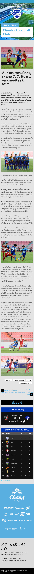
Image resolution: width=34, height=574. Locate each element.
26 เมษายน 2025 (17, 415)
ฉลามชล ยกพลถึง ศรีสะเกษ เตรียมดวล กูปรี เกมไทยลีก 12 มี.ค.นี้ (25, 392)
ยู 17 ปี (29, 380)
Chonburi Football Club (16, 32)
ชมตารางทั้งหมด (5, 480)
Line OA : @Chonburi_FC (7, 571)
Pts (30, 433)
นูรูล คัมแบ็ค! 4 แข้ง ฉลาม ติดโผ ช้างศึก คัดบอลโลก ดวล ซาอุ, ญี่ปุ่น (9, 392)
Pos (3, 433)
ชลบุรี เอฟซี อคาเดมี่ (19, 380)
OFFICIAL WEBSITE (10, 25)
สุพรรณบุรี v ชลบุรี (17, 421)
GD (25, 433)
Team (8, 433)
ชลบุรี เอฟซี (8, 380)
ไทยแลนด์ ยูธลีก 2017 (25, 383)
